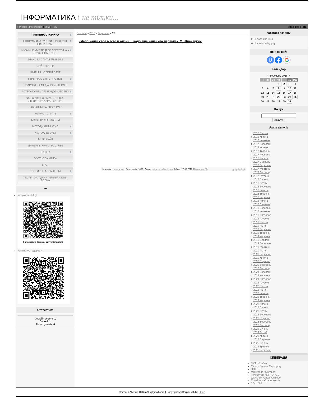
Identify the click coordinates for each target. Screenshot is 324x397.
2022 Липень (260, 303)
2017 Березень (262, 143)
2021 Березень (262, 271)
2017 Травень (261, 151)
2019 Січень (260, 222)
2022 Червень (261, 300)
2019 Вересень (262, 243)
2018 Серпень (261, 204)
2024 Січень (260, 328)
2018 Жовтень (261, 211)
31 (289, 101)
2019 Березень (262, 229)
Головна (22, 26)
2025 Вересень (262, 350)
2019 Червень (261, 236)
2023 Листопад (262, 325)
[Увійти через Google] (287, 60)
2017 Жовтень (261, 168)
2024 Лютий (260, 332)
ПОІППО (256, 369)
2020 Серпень (261, 261)
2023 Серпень (261, 318)
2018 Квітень (260, 190)
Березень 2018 (278, 75)
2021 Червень (261, 275)
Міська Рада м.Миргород (266, 366)
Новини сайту (262, 43)
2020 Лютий (260, 250)
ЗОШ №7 (256, 383)
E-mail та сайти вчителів (265, 380)
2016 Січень (260, 133)
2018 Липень (260, 200)
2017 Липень (260, 158)
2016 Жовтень (261, 140)
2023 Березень (262, 314)
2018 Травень (261, 193)
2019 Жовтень (261, 247)
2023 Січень (260, 307)
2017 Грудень (261, 175)
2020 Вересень (262, 264)
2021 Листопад (262, 279)
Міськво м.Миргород (263, 371)
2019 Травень (261, 232)
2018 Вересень (262, 207)
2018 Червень (261, 197)
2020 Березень (262, 254)
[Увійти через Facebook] (278, 60)
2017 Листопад (262, 172)
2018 (92, 33)
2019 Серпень (261, 239)
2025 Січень (260, 343)
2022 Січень (260, 286)
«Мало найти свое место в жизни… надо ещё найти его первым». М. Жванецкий (140, 41)
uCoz (202, 392)
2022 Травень (261, 296)
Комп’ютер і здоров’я (30, 250)
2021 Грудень (261, 282)
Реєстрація (35, 26)
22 (278, 97)
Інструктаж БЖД (27, 195)
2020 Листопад (262, 268)
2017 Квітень (260, 147)
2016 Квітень (260, 136)
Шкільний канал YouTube (266, 377)
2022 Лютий (260, 289)
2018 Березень (262, 186)
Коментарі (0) (201, 169)
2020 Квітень (260, 257)
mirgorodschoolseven (163, 169)
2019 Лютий (260, 225)
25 (295, 97)
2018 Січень (260, 179)
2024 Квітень (260, 335)
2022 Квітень (260, 293)
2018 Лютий (260, 183)
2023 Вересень (262, 321)
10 (289, 88)
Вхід (47, 26)
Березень (103, 33)
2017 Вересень (262, 165)
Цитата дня (118, 169)
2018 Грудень (261, 218)
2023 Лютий (260, 311)
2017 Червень (261, 154)
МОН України (259, 363)
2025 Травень (261, 346)
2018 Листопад (262, 215)
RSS (54, 26)
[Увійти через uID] (270, 60)
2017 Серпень (261, 161)
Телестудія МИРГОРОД (265, 374)
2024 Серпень (261, 339)
